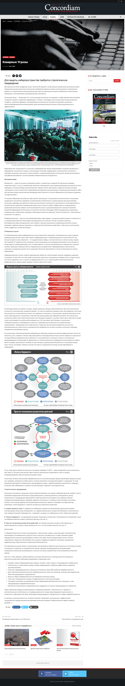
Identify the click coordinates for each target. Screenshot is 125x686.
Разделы (53, 17)
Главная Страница (33, 17)
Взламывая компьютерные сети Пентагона (16, 619)
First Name (92, 149)
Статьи (45, 17)
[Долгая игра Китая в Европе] (43, 637)
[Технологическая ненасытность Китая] (69, 637)
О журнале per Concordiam (75, 17)
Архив (62, 17)
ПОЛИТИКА (5, 57)
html (91, 163)
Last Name (92, 155)
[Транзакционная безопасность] (16, 637)
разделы (12, 57)
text (91, 166)
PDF (104, 126)
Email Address (94, 143)
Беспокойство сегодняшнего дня (72, 619)
